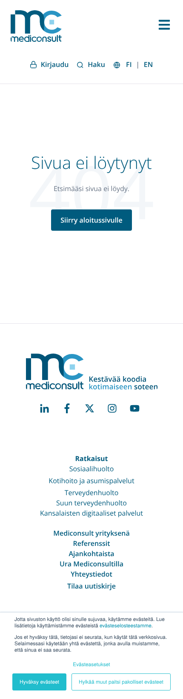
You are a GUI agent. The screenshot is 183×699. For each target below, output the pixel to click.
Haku (96, 64)
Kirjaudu (55, 64)
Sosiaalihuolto (91, 468)
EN (148, 64)
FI (129, 64)
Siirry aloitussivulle (91, 220)
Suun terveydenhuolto (91, 503)
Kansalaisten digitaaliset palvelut (91, 513)
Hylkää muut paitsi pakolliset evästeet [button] (121, 681)
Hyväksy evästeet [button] (39, 681)
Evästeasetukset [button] (91, 664)
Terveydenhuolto (92, 492)
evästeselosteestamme (126, 625)
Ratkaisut (91, 458)
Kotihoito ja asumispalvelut (91, 480)
